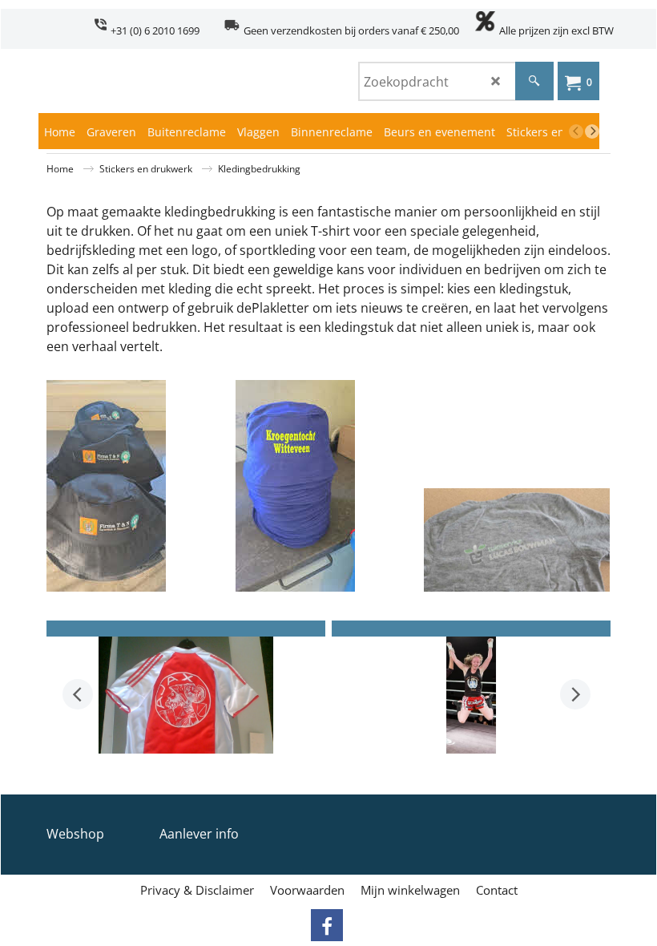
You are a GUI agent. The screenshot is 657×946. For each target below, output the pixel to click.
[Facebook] (327, 925)
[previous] (576, 131)
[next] (592, 131)
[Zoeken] (534, 81)
